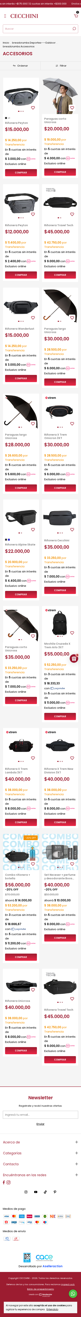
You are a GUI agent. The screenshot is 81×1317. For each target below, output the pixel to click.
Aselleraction (53, 1266)
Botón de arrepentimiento (40, 1289)
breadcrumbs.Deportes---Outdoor (34, 42)
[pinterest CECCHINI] (55, 1192)
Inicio (6, 42)
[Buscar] (74, 28)
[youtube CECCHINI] (35, 1192)
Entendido (52, 1309)
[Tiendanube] (40, 1296)
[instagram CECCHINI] (26, 1192)
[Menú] (6, 16)
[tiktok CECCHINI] (45, 1192)
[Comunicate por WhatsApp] (73, 1293)
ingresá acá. (68, 1284)
